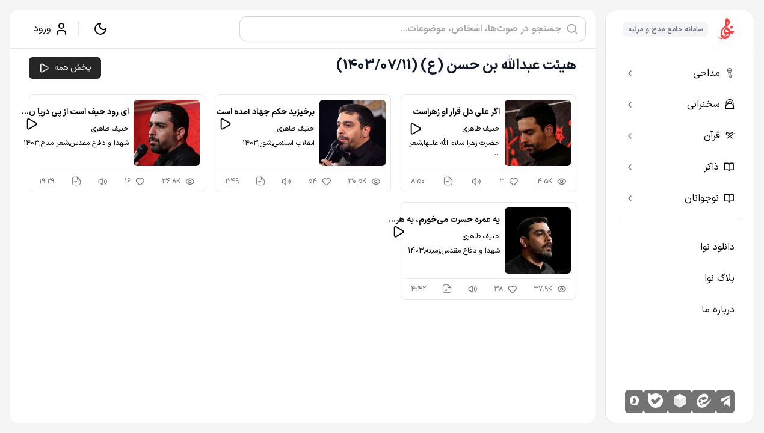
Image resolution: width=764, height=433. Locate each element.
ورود (42, 29)
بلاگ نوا (719, 278)
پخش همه (72, 67)
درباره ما (718, 309)
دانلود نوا (717, 247)
